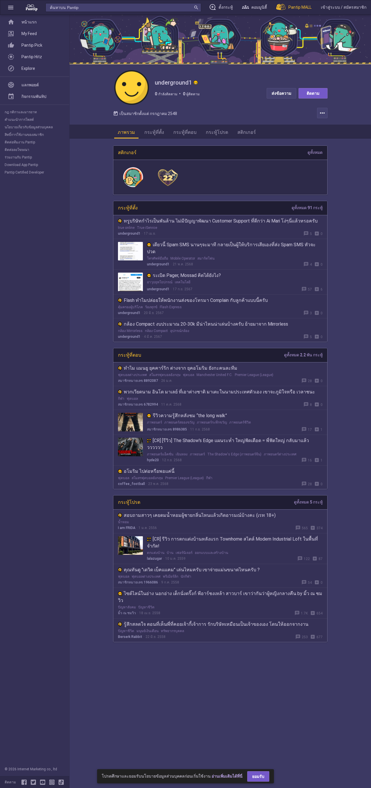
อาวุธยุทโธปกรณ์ (159, 282)
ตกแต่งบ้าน (155, 553)
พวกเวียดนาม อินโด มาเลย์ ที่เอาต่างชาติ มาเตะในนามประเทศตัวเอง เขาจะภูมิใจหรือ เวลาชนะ (219, 392)
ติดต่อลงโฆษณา (17, 150)
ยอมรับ (258, 776)
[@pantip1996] (61, 782)
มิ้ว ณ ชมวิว (127, 613)
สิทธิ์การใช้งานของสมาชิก (24, 135)
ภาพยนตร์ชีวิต (240, 422)
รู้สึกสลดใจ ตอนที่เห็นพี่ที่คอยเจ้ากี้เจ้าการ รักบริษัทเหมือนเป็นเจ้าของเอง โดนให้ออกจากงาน (216, 624)
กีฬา (121, 399)
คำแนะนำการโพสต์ (19, 120)
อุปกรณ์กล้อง (179, 331)
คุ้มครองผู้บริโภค (130, 307)
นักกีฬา (186, 576)
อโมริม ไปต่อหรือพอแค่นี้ (149, 471)
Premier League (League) (254, 375)
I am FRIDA (126, 528)
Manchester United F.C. (214, 375)
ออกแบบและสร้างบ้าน (211, 553)
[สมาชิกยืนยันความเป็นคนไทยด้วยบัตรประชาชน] (195, 82)
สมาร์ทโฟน (205, 258)
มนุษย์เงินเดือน (148, 631)
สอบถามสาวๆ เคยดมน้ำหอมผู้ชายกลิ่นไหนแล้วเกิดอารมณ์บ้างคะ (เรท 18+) (200, 515)
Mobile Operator (182, 258)
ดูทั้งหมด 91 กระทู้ (307, 208)
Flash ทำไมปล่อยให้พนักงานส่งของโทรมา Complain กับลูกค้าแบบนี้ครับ (196, 300)
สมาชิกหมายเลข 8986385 (167, 429)
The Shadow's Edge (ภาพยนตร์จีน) (234, 454)
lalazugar (154, 559)
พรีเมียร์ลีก (170, 576)
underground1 (129, 233)
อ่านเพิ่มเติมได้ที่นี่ (227, 776)
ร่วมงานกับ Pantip (18, 157)
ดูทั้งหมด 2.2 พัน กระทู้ (303, 355)
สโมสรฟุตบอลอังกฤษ (165, 375)
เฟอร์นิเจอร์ (184, 553)
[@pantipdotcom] (53, 782)
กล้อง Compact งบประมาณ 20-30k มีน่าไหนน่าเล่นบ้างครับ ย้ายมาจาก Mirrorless (206, 324)
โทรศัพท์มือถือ (157, 258)
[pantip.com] (31, 7)
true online (126, 228)
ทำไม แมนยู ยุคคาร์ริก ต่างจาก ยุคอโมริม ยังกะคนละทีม (180, 368)
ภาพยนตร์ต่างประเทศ (280, 454)
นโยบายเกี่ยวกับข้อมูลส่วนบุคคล (29, 127)
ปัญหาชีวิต (146, 607)
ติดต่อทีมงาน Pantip (20, 142)
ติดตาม (313, 93)
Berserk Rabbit (130, 637)
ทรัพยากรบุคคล (172, 631)
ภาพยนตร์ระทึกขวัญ (212, 422)
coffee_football (131, 484)
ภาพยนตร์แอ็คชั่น (160, 454)
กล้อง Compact (156, 331)
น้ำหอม (123, 522)
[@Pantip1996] (34, 782)
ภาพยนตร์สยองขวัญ (179, 422)
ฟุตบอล (188, 375)
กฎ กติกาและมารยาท (21, 112)
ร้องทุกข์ (151, 307)
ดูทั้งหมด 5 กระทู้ (308, 502)
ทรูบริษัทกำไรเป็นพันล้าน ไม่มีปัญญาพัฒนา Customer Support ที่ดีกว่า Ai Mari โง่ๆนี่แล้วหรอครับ (221, 221)
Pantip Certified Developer (24, 172)
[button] (10, 7)
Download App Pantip (21, 165)
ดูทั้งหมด (315, 152)
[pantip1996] (43, 782)
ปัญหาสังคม (127, 607)
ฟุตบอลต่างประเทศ (132, 375)
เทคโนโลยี (182, 282)
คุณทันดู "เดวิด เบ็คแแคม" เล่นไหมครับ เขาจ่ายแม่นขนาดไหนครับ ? (192, 569)
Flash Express (171, 307)
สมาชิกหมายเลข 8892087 (138, 381)
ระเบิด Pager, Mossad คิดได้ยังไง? (187, 275)
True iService (147, 228)
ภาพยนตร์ (154, 422)
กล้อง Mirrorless (130, 331)
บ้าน (170, 553)
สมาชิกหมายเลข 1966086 (138, 582)
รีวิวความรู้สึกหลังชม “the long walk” (190, 415)
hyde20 (153, 460)
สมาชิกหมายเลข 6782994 (138, 404)
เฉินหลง (182, 454)
